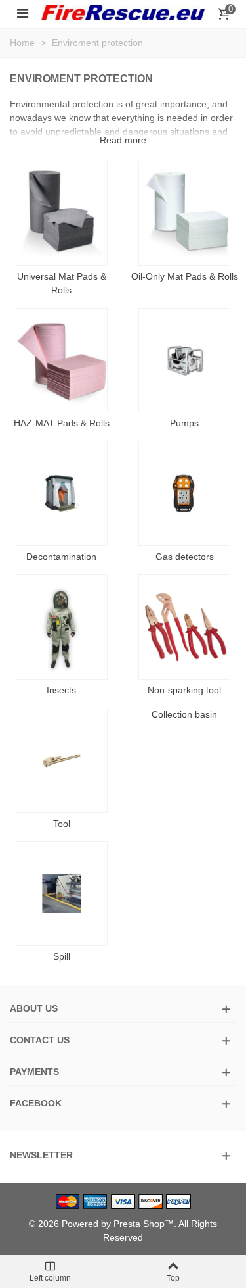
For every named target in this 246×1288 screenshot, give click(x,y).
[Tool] (62, 760)
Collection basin (184, 714)
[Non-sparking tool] (185, 627)
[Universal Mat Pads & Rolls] (62, 213)
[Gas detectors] (185, 493)
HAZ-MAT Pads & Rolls (62, 423)
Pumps (184, 423)
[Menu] (22, 12)
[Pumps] (185, 360)
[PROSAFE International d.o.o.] (123, 12)
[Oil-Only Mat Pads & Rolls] (185, 213)
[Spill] (62, 894)
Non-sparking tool (184, 690)
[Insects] (62, 627)
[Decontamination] (62, 493)
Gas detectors (184, 556)
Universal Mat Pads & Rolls (61, 283)
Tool (61, 823)
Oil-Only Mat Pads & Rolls (184, 276)
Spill (61, 956)
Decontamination (61, 556)
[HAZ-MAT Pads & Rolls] (62, 360)
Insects (61, 690)
